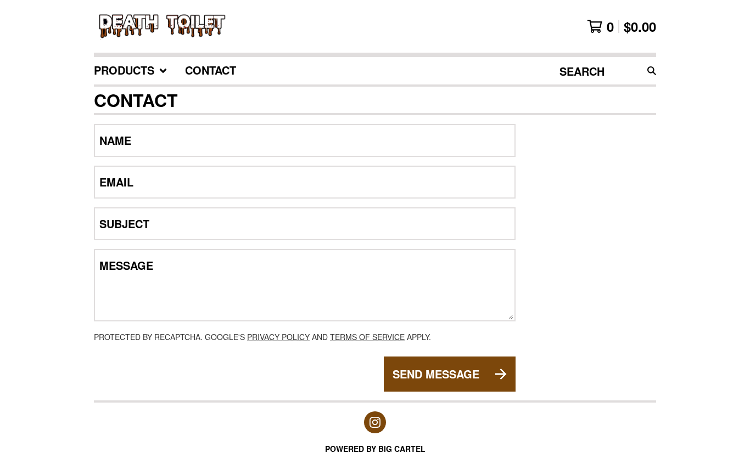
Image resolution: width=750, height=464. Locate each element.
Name (115, 140)
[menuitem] (130, 70)
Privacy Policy (278, 336)
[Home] (163, 26)
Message (126, 265)
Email (116, 182)
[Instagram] (375, 422)
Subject (124, 223)
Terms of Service (367, 336)
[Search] (652, 70)
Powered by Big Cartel (375, 448)
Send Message (436, 374)
